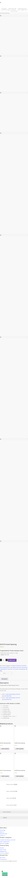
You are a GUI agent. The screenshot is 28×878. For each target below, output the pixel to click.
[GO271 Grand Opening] (6, 760)
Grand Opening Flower (5, 667)
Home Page (2, 830)
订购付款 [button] (5, 817)
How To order (3, 849)
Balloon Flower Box (17, 667)
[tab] (4, 679)
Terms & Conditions (4, 853)
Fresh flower (15, 669)
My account (2, 857)
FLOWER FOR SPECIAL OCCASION (18, 665)
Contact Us (2, 835)
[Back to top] (14, 870)
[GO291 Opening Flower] (6, 733)
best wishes (24, 667)
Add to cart (12, 660)
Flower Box (9, 669)
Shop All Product (3, 833)
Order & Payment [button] (7, 812)
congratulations (3, 669)
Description (4, 679)
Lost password (3, 859)
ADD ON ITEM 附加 (4, 843)
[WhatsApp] (2, 873)
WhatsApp (5, 873)
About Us (2, 832)
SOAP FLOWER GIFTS (5, 841)
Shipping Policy (3, 851)
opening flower (22, 669)
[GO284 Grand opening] (21, 733)
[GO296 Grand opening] (21, 760)
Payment (2, 848)
